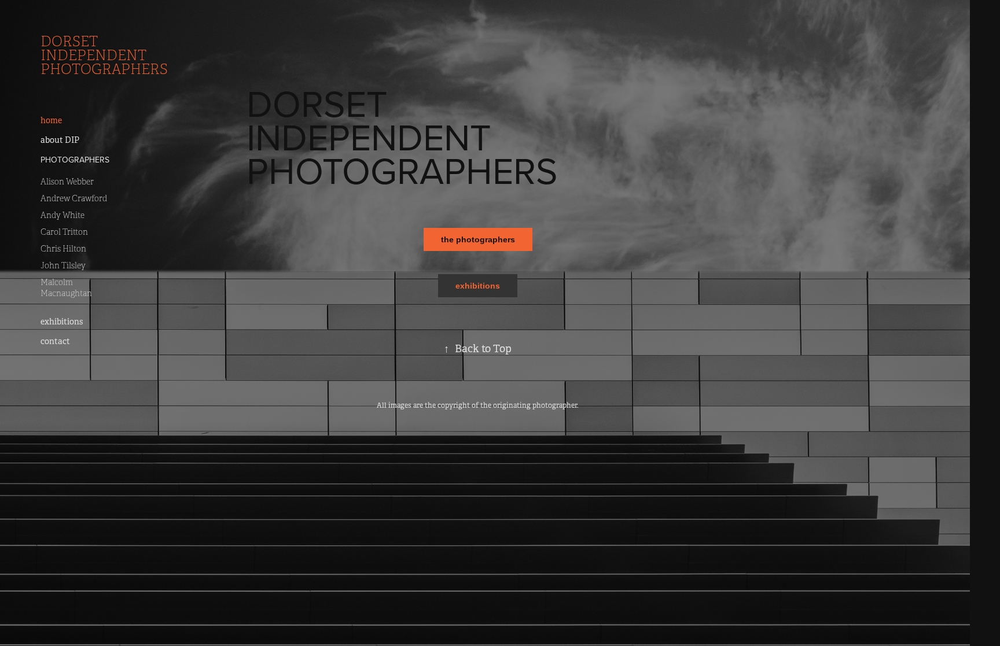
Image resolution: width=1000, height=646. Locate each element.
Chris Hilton (63, 249)
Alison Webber (67, 182)
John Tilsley (63, 266)
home (51, 120)
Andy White (62, 215)
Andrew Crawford (74, 199)
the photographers (478, 239)
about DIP (60, 140)
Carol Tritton (64, 232)
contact (55, 341)
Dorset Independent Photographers (104, 55)
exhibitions (62, 321)
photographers (75, 159)
